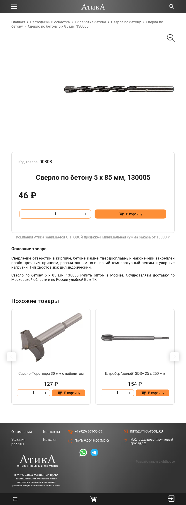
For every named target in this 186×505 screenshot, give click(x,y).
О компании (21, 432)
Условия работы (18, 442)
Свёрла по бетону (126, 22)
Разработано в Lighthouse (155, 461)
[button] (11, 356)
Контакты (51, 432)
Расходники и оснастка (50, 22)
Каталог (50, 440)
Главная (18, 22)
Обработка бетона (90, 22)
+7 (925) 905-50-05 (88, 431)
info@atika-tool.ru (146, 431)
